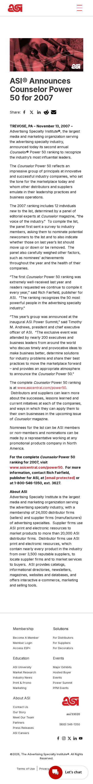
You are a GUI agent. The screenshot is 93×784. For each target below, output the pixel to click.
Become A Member (26, 637)
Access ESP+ (22, 648)
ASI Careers (21, 733)
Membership (23, 629)
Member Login (22, 643)
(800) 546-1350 (69, 724)
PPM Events (61, 688)
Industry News (22, 677)
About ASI (21, 698)
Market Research (24, 672)
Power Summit (62, 682)
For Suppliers (62, 643)
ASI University (22, 667)
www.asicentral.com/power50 (41, 388)
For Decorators (63, 648)
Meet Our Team (23, 717)
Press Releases (23, 727)
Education (21, 658)
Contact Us (20, 707)
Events (58, 658)
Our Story (19, 712)
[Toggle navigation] (79, 8)
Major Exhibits (62, 667)
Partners (18, 722)
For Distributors (63, 637)
